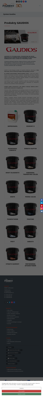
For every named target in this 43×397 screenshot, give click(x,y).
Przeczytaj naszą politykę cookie (27, 384)
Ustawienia (22, 388)
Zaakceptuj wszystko (21, 394)
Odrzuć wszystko (21, 391)
